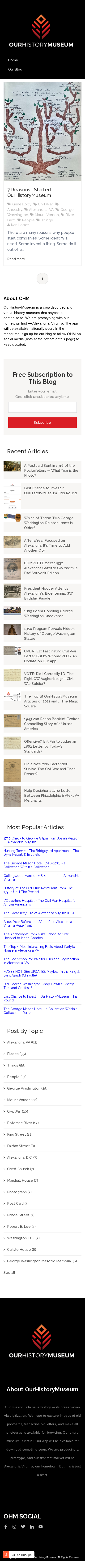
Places (16, 1054)
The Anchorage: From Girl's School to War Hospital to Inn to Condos (36, 936)
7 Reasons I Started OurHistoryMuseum (29, 192)
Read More (16, 259)
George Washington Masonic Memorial (42, 1261)
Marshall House (22, 1180)
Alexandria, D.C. (22, 1157)
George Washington (27, 1088)
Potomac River (23, 1123)
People (28, 220)
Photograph (19, 1192)
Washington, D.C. (23, 1238)
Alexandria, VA (41, 210)
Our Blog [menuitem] (15, 69)
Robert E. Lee (21, 1226)
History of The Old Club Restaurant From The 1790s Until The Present (38, 890)
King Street (20, 1134)
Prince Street (20, 1215)
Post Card (18, 1203)
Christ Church (20, 1169)
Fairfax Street (21, 1146)
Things (47, 220)
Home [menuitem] (13, 60)
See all (9, 1273)
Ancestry (14, 210)
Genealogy (21, 204)
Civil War (45, 204)
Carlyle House (21, 1249)
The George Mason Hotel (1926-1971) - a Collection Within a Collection (34, 865)
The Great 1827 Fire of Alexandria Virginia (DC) (39, 913)
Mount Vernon (47, 215)
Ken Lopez (19, 225)
